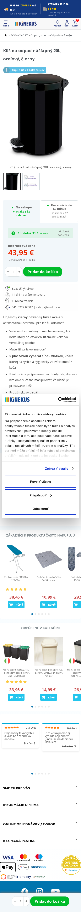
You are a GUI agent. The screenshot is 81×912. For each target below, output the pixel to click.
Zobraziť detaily (56, 468)
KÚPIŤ (19, 604)
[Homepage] (25, 23)
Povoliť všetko (40, 481)
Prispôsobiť (38, 495)
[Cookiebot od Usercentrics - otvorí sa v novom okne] (58, 399)
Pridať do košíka (49, 901)
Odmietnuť (40, 508)
